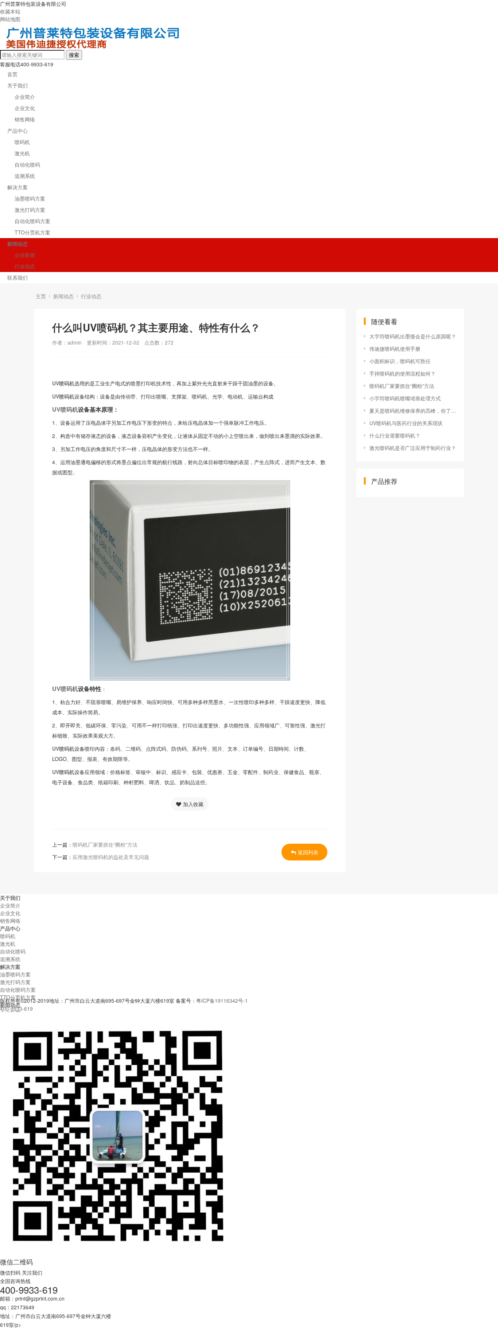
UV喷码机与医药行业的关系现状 (406, 423)
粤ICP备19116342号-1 (222, 1000)
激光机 (22, 153)
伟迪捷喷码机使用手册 (394, 348)
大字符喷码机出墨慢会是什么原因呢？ (412, 336)
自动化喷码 (27, 164)
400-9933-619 (16, 1008)
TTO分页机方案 (32, 232)
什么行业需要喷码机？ (394, 435)
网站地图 (10, 19)
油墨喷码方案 (30, 198)
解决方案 (17, 187)
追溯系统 (25, 175)
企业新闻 (25, 255)
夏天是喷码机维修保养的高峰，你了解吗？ (413, 410)
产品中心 (17, 130)
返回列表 (308, 852)
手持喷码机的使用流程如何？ (402, 373)
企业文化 (25, 108)
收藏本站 (10, 11)
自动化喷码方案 (32, 221)
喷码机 (22, 141)
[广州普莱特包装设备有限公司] (94, 46)
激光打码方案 (30, 209)
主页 (41, 296)
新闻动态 (17, 243)
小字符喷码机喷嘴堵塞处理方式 (405, 398)
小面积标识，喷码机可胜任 (400, 361)
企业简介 (25, 96)
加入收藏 (193, 804)
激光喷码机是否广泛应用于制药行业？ (412, 447)
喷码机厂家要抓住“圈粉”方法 (105, 844)
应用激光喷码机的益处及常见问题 (111, 856)
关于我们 (17, 85)
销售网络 (25, 119)
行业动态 (25, 266)
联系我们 (17, 277)
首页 (12, 74)
